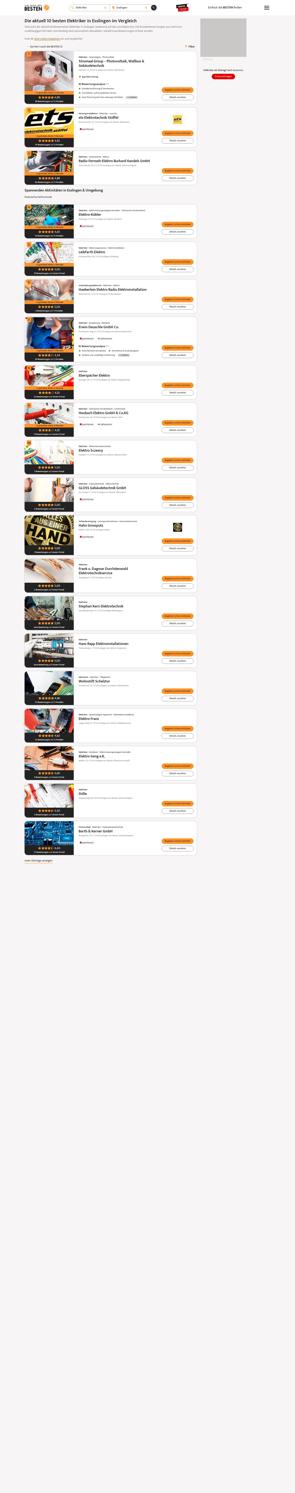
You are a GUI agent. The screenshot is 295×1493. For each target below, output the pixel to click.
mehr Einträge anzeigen (39, 860)
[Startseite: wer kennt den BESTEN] (37, 7)
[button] (178, 90)
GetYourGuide (44, 197)
